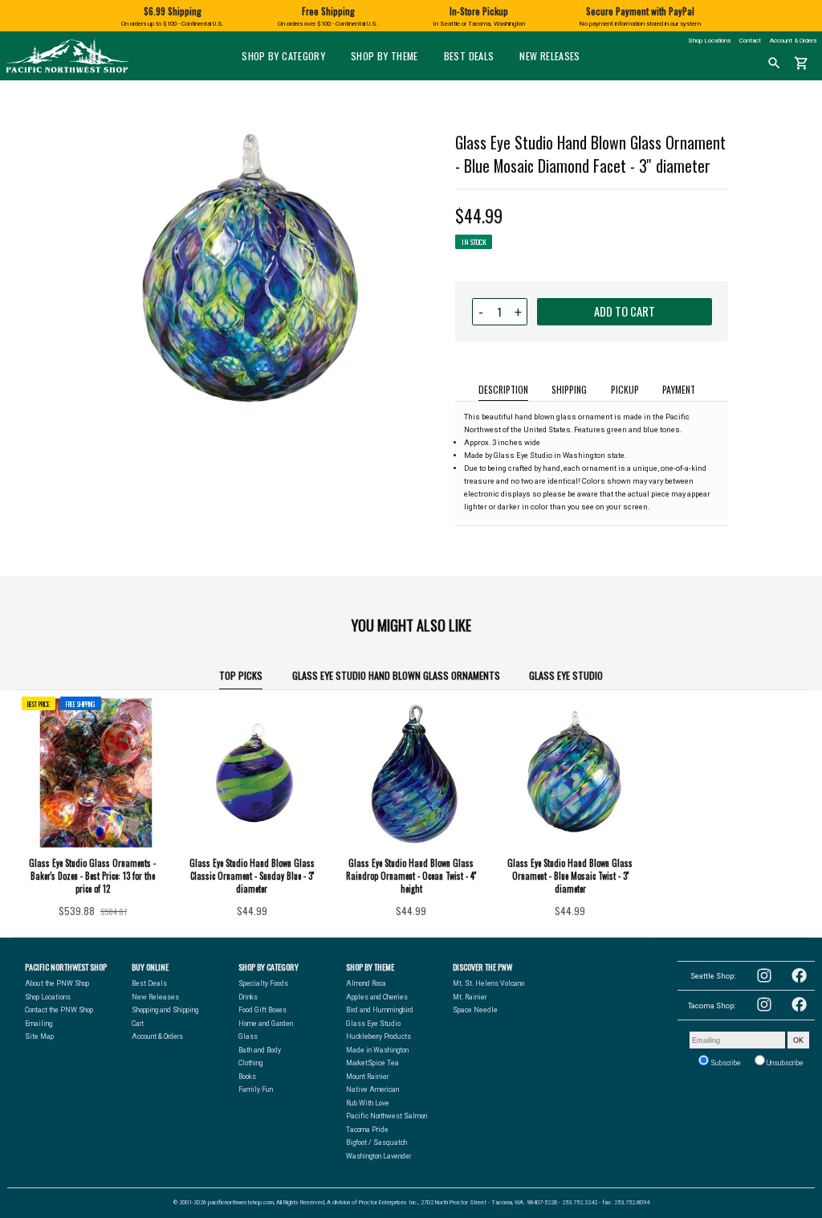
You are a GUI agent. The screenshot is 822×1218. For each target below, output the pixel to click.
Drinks (248, 997)
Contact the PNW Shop (59, 1010)
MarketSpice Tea (372, 1063)
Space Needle (475, 1010)
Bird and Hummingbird (379, 1010)
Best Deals (469, 55)
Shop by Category (283, 55)
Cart (138, 1024)
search (774, 63)
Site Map (39, 1036)
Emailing (38, 1024)
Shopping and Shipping (165, 1010)
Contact (750, 40)
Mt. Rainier (469, 997)
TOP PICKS (240, 675)
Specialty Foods (263, 983)
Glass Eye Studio (566, 675)
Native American (372, 1089)
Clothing (250, 1063)
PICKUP (625, 389)
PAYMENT (678, 389)
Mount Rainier (367, 1077)
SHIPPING (569, 389)
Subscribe (725, 1063)
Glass (248, 1036)
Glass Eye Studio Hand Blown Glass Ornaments (396, 675)
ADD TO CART (624, 311)
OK (798, 1040)
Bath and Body (259, 1050)
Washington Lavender (378, 1156)
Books (247, 1077)
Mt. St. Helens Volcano (488, 983)
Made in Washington (377, 1050)
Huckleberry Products (378, 1036)
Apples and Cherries (377, 997)
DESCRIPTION (503, 389)
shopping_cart (801, 63)
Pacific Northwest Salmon (386, 1116)
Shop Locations (709, 40)
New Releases (549, 55)
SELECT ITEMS (92, 915)
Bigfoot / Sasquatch (376, 1142)
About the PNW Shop (57, 983)
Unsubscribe (784, 1063)
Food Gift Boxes (262, 1010)
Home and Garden (265, 1024)
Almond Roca (366, 983)
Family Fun (255, 1089)
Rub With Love (367, 1103)
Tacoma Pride (367, 1130)
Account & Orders (793, 40)
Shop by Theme (384, 55)
